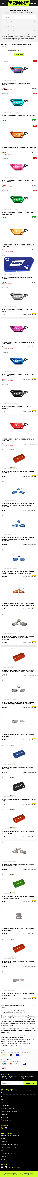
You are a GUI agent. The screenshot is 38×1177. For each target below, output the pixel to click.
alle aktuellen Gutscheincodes (17, 1091)
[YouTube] (2, 1167)
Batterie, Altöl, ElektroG (8, 1147)
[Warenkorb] (35, 3)
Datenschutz (5, 1141)
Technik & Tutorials (7, 1153)
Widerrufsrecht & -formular (10, 1144)
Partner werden (6, 1120)
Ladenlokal (4, 1117)
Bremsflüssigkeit (6, 1041)
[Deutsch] (2, 1127)
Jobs (2, 1150)
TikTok (10, 1167)
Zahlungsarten (5, 1105)
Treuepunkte (5, 1114)
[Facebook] (6, 1167)
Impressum (4, 1138)
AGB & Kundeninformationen (10, 1135)
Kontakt (3, 1099)
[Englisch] (6, 1127)
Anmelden (30, 1083)
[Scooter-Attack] (19, 3)
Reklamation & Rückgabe (9, 1111)
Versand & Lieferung (7, 1108)
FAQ (2, 1102)
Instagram (17, 1167)
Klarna (3, 1159)
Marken (3, 1156)
